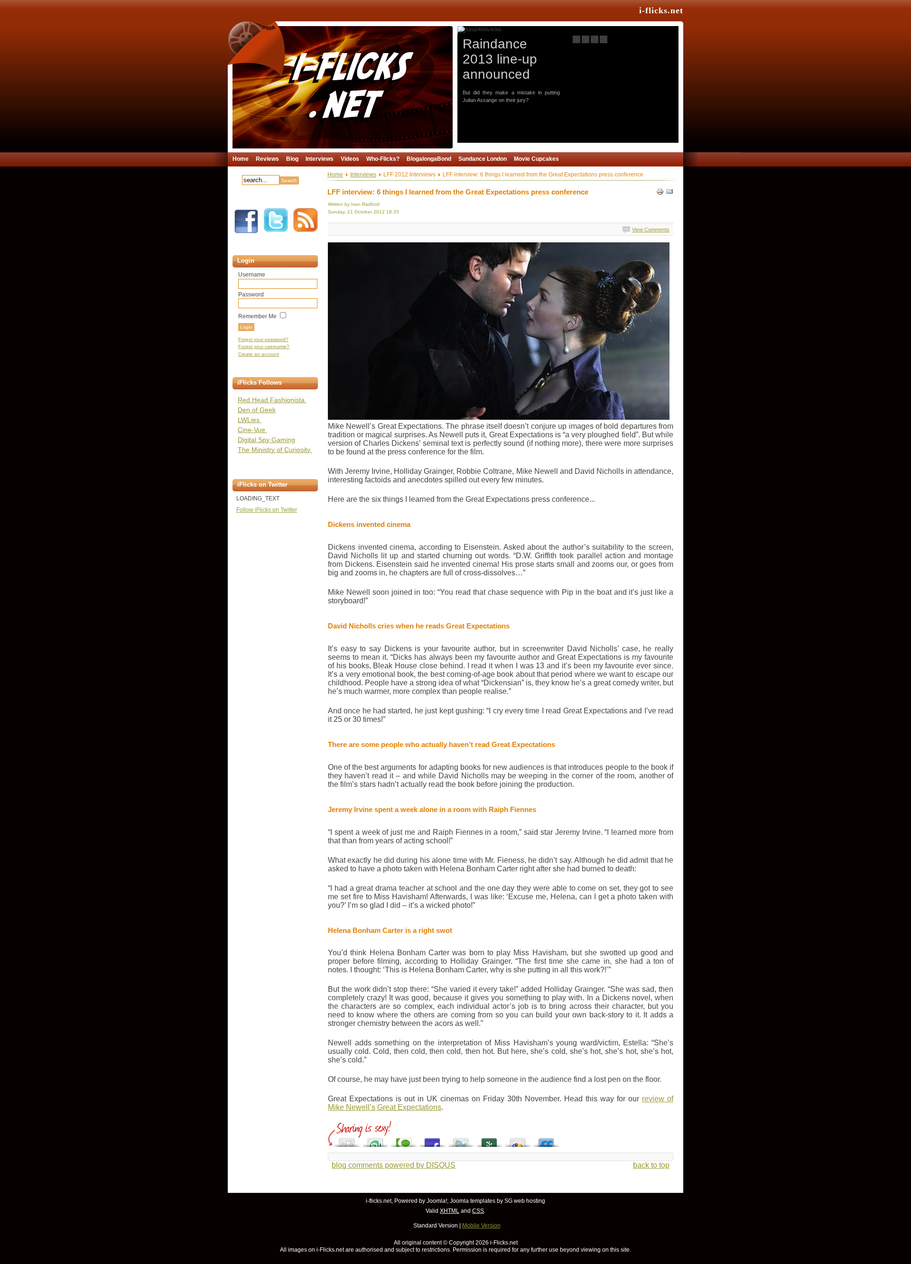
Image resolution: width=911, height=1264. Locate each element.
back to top (651, 1165)
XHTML (449, 1211)
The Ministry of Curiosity (275, 449)
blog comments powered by (394, 1165)
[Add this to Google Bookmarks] (517, 1140)
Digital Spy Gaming (266, 439)
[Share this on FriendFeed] (546, 1140)
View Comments (650, 229)
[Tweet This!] (460, 1140)
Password (251, 294)
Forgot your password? (263, 339)
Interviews (363, 174)
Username (251, 274)
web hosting (529, 1201)
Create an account (258, 354)
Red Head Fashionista (272, 400)
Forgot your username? (263, 346)
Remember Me (257, 316)
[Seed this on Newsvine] (489, 1140)
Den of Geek (257, 410)
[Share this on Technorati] (404, 1140)
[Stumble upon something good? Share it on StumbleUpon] (375, 1140)
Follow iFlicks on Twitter (266, 510)
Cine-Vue (252, 430)
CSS (478, 1211)
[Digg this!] (347, 1140)
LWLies (249, 420)
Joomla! (437, 1201)
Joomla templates (472, 1201)
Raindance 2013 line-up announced (500, 59)
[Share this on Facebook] (432, 1140)
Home (335, 174)
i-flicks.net (661, 10)
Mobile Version (481, 1225)
